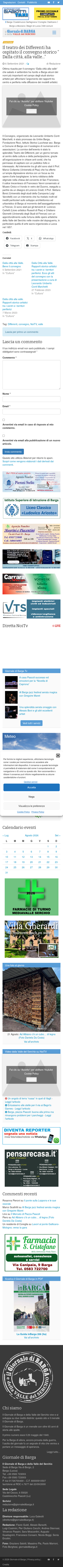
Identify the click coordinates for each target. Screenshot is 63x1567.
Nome (7, 393)
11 (15, 856)
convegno (24, 324)
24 (6, 867)
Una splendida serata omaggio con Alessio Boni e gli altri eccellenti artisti (37, 710)
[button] (58, 755)
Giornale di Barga (18, 1559)
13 (31, 856)
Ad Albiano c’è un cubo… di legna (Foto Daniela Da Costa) (37, 1035)
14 (39, 856)
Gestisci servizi (30, 781)
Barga (9, 21)
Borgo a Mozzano (17, 25)
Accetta (31, 787)
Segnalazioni (9, 2)
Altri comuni (47, 25)
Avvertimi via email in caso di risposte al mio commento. (28, 426)
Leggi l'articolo (12, 1101)
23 (56, 862)
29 (48, 867)
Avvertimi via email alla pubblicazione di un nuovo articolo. (31, 442)
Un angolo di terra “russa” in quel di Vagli (29, 1098)
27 (31, 867)
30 (56, 867)
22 (48, 862)
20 (31, 862)
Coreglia (42, 21)
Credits (6, 1564)
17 (6, 862)
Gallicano (52, 21)
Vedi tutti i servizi (31, 723)
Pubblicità (32, 2)
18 (15, 862)
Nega (31, 796)
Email (6, 406)
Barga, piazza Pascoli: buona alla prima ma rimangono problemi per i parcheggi (29, 1113)
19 (23, 862)
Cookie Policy (23, 811)
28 (39, 867)
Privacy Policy (37, 811)
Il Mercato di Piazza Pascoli (25, 1214)
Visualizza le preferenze (31, 806)
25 (15, 867)
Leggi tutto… (53, 1451)
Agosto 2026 (31, 835)
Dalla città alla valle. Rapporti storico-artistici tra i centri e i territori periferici (15, 304)
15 (48, 856)
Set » (57, 835)
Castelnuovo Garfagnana (25, 21)
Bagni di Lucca (34, 25)
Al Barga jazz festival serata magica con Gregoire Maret (38, 693)
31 (6, 872)
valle (40, 324)
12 (23, 856)
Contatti (21, 2)
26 (23, 867)
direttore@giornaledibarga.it (18, 1519)
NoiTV (33, 324)
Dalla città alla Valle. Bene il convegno (13, 264)
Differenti (12, 324)
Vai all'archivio (31, 1041)
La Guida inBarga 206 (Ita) (32, 1334)
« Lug (6, 835)
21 (39, 862)
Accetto (31, 111)
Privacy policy (33, 1559)
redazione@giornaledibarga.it (18, 1504)
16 (56, 856)
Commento (9, 357)
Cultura (8, 42)
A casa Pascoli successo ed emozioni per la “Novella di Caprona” (34, 681)
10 (6, 856)
